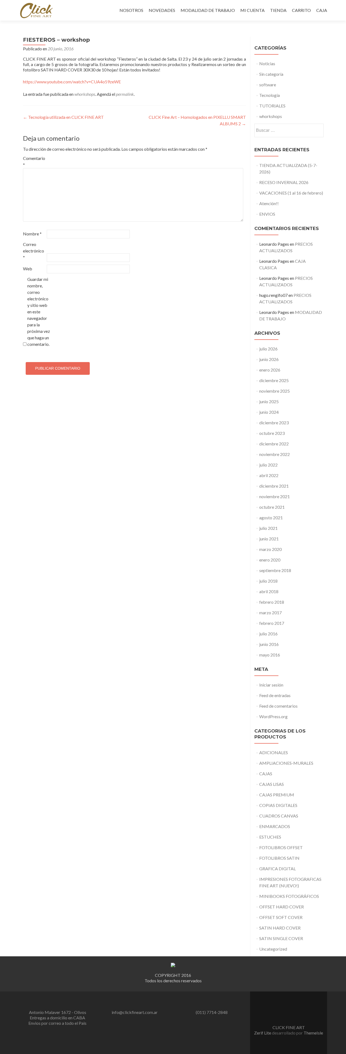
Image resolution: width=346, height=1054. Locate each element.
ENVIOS (267, 213)
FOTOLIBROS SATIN (279, 858)
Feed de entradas (275, 695)
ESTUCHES (270, 836)
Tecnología (269, 95)
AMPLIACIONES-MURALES (286, 763)
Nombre (32, 233)
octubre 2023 (272, 433)
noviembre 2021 (274, 496)
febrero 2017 (271, 623)
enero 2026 (269, 369)
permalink (125, 94)
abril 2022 (268, 475)
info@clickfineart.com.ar (135, 1012)
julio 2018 (268, 580)
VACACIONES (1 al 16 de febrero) (291, 192)
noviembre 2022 (274, 454)
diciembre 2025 (274, 380)
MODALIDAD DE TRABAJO (208, 10)
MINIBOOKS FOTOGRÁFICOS (289, 896)
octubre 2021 (272, 507)
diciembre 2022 (274, 443)
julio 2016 (268, 633)
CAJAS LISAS (271, 784)
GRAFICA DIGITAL (277, 868)
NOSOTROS (131, 10)
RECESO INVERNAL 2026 (283, 182)
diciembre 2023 (274, 422)
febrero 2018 (271, 602)
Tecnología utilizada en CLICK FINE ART (63, 117)
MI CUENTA (252, 10)
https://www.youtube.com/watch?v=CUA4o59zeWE (72, 81)
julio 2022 (268, 464)
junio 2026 (269, 359)
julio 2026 (268, 348)
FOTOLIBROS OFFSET (281, 847)
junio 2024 (269, 412)
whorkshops (84, 94)
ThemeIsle (313, 1032)
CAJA (321, 10)
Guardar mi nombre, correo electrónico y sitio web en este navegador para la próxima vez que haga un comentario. (38, 312)
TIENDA (278, 10)
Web (27, 268)
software (267, 84)
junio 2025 (269, 401)
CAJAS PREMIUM (276, 794)
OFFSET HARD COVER (281, 906)
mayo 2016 (269, 654)
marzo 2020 (270, 549)
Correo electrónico (33, 251)
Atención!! (269, 203)
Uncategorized (273, 948)
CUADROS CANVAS (278, 815)
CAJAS (265, 773)
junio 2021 (269, 538)
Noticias (267, 63)
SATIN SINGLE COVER (281, 938)
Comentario (34, 161)
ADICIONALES (273, 752)
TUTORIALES (272, 105)
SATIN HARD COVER (280, 927)
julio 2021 (268, 528)
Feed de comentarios (278, 705)
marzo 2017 (270, 612)
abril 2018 (268, 591)
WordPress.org (273, 716)
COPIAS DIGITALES (278, 805)
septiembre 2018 (275, 570)
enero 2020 (269, 559)
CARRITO (301, 10)
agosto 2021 (271, 517)
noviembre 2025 (274, 390)
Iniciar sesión (271, 684)
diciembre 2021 (274, 485)
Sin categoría (271, 74)
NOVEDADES (162, 10)
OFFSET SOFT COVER (280, 917)
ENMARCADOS (274, 826)
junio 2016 (269, 644)
